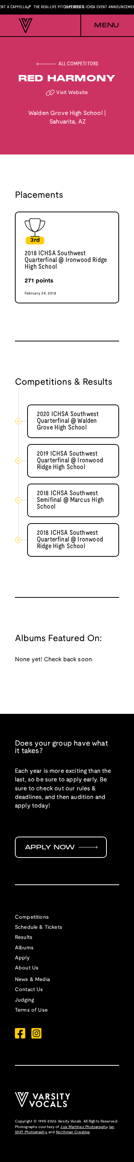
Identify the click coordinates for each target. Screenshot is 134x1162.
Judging (24, 1000)
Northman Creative (73, 1132)
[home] (24, 26)
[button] (99, 26)
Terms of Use (31, 1010)
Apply (22, 958)
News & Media (32, 979)
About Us (26, 968)
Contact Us (29, 989)
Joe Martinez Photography (83, 1127)
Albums (24, 948)
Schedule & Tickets (38, 927)
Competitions (32, 917)
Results (23, 937)
